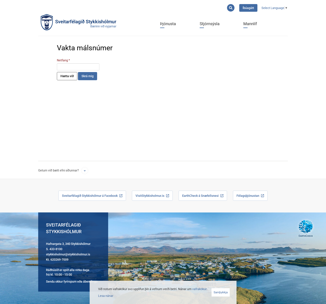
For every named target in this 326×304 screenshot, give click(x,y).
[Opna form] (85, 171)
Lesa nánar (105, 296)
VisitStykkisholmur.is (149, 195)
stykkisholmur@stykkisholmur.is (68, 254)
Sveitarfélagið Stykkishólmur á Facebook (90, 195)
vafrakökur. (199, 289)
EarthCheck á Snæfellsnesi (200, 195)
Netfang (62, 60)
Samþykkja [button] (221, 292)
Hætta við (67, 76)
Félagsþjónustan (248, 195)
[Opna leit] (230, 8)
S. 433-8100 (54, 249)
